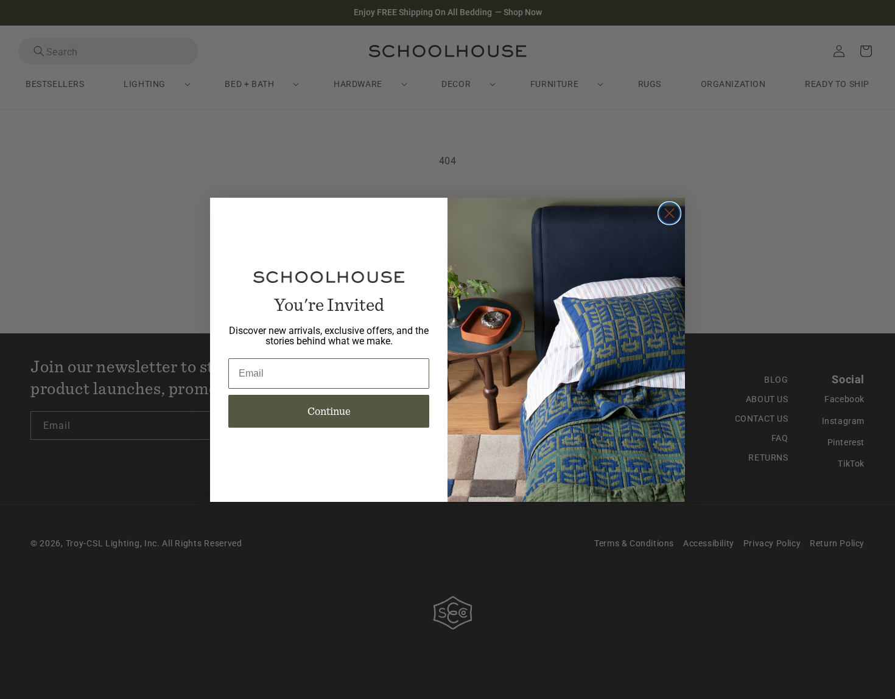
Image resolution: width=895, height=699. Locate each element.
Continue (329, 411)
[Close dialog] (669, 213)
